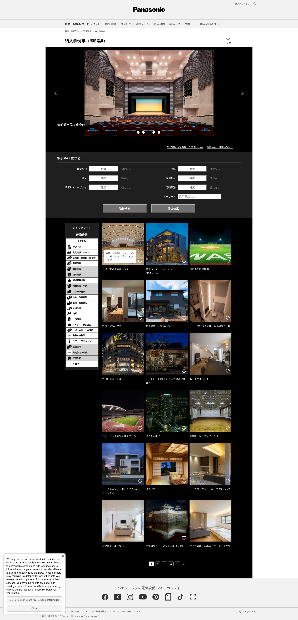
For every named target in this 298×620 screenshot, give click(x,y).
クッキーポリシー (79, 611)
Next (242, 93)
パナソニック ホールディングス (127, 611)
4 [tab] (154, 133)
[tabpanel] (149, 93)
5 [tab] (159, 133)
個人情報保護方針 (100, 611)
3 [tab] (149, 133)
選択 (103, 168)
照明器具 (87, 31)
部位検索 (173, 208)
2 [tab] (144, 133)
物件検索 (124, 208)
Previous (55, 93)
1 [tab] (138, 133)
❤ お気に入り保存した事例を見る (185, 146)
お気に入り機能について (220, 146)
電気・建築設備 (72, 31)
